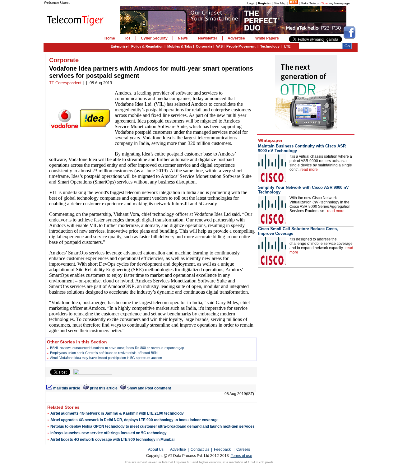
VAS (219, 46)
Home (109, 38)
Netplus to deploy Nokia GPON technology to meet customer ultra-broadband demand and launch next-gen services (152, 426)
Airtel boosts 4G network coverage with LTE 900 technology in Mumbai (112, 439)
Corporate (204, 46)
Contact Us (200, 449)
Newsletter (207, 38)
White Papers (267, 38)
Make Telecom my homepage (325, 3)
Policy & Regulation (147, 46)
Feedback (222, 449)
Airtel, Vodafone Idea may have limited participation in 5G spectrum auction (106, 358)
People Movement (241, 46)
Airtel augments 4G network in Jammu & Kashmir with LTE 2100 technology (117, 413)
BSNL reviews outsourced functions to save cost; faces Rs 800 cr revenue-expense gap (117, 348)
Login (251, 3)
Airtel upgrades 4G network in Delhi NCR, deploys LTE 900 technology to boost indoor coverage (134, 420)
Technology (270, 46)
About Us (156, 449)
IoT (128, 38)
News (183, 38)
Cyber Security (154, 38)
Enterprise (119, 46)
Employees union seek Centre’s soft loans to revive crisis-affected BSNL (105, 353)
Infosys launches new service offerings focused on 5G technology (108, 433)
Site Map (280, 3)
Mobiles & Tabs (179, 46)
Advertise (236, 38)
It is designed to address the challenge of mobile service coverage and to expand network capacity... (321, 245)
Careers (243, 449)
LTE (287, 46)
